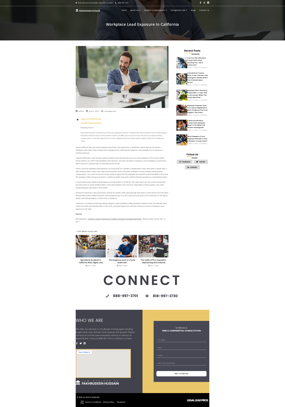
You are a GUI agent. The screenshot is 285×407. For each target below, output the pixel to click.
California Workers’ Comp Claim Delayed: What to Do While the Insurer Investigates (196, 124)
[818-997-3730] (147, 296)
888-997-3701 (122, 3)
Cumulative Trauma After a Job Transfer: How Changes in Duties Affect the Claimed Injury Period (197, 77)
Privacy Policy (108, 402)
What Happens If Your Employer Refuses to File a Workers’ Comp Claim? (197, 138)
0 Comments (203, 67)
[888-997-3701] (107, 295)
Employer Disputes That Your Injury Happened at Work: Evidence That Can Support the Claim (197, 109)
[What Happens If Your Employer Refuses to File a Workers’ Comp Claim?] (181, 139)
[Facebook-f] (200, 3)
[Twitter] (81, 343)
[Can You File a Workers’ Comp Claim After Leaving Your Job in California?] (181, 62)
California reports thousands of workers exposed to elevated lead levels (114, 219)
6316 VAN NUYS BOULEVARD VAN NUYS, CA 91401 (95, 3)
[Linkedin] (208, 3)
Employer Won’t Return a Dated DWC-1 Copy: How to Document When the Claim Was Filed (197, 93)
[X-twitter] (204, 3)
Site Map (82, 402)
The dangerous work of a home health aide (122, 261)
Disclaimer (121, 402)
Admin (81, 111)
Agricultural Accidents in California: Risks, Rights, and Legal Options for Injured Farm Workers (91, 261)
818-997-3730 (165, 295)
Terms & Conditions (93, 402)
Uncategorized (110, 111)
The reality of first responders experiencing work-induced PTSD (153, 261)
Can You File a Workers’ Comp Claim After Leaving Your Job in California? (196, 61)
